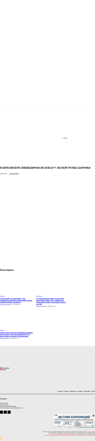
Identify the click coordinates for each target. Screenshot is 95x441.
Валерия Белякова (14, 173)
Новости (2, 171)
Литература (39, 296)
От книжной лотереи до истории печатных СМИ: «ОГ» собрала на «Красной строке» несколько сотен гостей (51, 301)
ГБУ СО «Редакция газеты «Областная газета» (11, 407)
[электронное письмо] (23, 173)
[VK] (39, 173)
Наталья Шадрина (41, 306)
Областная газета (4, 338)
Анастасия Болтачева (5, 304)
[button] (64, 138)
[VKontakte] (4, 265)
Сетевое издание (4, 404)
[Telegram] (34, 173)
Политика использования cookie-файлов (70, 435)
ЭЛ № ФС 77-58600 (91, 431)
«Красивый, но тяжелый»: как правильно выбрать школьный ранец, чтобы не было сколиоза (16, 300)
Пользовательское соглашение (87, 435)
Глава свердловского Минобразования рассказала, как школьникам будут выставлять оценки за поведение (16, 334)
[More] (44, 173)
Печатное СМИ (4, 403)
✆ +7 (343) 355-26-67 (53, 434)
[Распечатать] (28, 173)
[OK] (7, 265)
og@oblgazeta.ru (66, 434)
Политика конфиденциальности (52, 435)
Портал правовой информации (8, 406)
